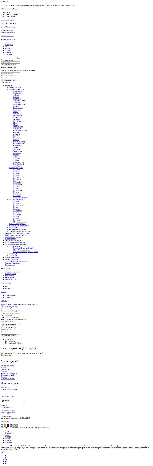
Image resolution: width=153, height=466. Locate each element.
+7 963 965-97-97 (7, 30)
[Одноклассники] (5, 425)
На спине (16, 170)
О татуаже (8, 297)
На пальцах (17, 194)
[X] (8, 425)
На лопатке (17, 183)
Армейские (17, 166)
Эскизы (7, 438)
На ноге (16, 171)
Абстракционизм (19, 100)
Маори (15, 125)
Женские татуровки (16, 168)
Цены (7, 435)
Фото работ (9, 433)
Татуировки (9, 85)
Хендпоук (16, 156)
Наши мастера (6, 283)
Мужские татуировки (16, 199)
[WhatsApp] (13, 425)
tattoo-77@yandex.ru (8, 32)
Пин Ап (16, 136)
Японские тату (18, 162)
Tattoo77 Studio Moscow (9, 27)
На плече (16, 175)
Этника (16, 160)
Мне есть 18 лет (7, 9)
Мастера (8, 437)
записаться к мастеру (8, 23)
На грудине (17, 214)
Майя (15, 123)
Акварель (16, 102)
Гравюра (16, 114)
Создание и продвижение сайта (37, 427)
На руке (16, 177)
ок (2, 452)
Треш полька (17, 151)
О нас (7, 431)
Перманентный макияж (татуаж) (16, 244)
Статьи (3, 292)
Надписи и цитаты (20, 198)
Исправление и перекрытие (19, 226)
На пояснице (17, 190)
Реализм (16, 140)
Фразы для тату (10, 279)
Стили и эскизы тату (16, 89)
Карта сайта (5, 421)
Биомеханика (18, 108)
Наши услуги (5, 82)
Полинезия (17, 138)
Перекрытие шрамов (12, 263)
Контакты (8, 442)
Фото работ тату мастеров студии (17, 233)
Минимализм (18, 127)
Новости (4, 301)
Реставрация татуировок (18, 229)
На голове (17, 196)
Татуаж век (13, 255)
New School (17, 128)
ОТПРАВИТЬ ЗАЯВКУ (9, 64)
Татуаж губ (13, 254)
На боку (16, 173)
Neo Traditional (18, 164)
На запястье (17, 184)
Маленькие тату (15, 227)
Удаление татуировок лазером (19, 231)
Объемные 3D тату (20, 130)
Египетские (17, 115)
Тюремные (17, 153)
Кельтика (16, 119)
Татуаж (7, 288)
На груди (16, 181)
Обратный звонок (7, 36)
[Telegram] (16, 425)
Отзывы (8, 440)
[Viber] (11, 425)
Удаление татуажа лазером (18, 261)
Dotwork (16, 97)
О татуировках (10, 295)
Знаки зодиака (10, 277)
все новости (5, 387)
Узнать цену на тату (8, 39)
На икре (16, 192)
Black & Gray (18, 91)
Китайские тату (18, 121)
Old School (17, 99)
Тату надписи (10, 265)
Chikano (16, 95)
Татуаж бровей (14, 246)
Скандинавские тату (20, 143)
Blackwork (17, 93)
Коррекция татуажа (12, 257)
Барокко (16, 106)
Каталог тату (5, 268)
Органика (16, 132)
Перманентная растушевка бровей (25, 252)
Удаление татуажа (11, 259)
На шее (15, 186)
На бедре (16, 188)
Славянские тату (19, 142)
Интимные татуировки (17, 224)
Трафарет (16, 149)
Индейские (17, 117)
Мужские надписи (19, 222)
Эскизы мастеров (15, 87)
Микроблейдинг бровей (21, 250)
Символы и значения (12, 272)
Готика (15, 112)
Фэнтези (16, 155)
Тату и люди (9, 276)
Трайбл (15, 147)
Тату (6, 286)
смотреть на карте (7, 20)
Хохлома (16, 158)
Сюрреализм (17, 145)
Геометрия (17, 110)
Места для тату (10, 274)
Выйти (15, 9)
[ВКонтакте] (2, 425)
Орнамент (17, 134)
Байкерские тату (19, 104)
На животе (17, 179)
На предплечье (18, 205)
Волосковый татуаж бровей (23, 248)
